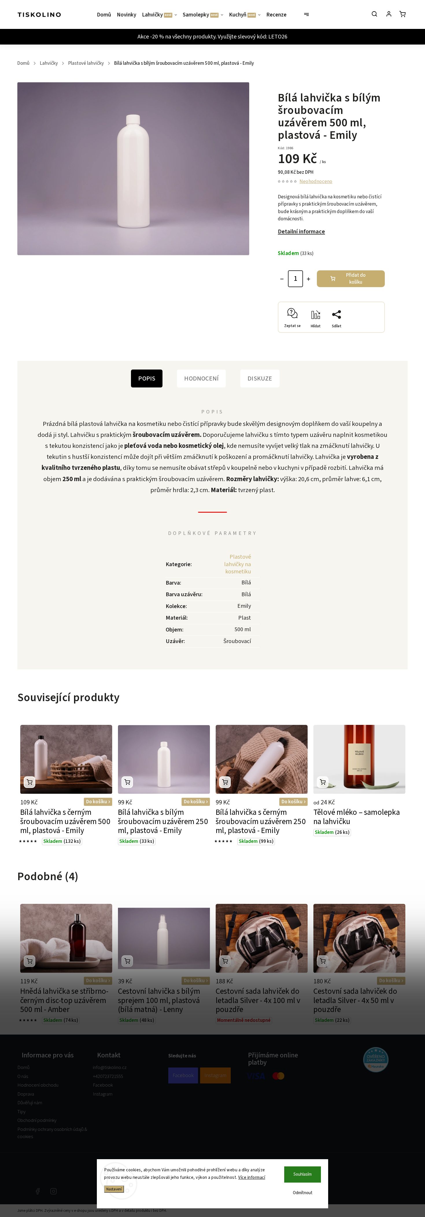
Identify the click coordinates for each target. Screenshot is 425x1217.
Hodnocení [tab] (201, 378)
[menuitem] (105, 15)
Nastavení (114, 1189)
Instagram (102, 1094)
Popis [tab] (146, 378)
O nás (22, 1076)
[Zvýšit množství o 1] (308, 279)
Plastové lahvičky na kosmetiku (237, 564)
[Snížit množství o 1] (281, 279)
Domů (23, 1067)
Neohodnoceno (316, 181)
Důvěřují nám (29, 1102)
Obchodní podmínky (36, 1120)
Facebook (103, 1085)
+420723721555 (108, 1076)
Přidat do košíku (355, 279)
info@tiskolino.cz (110, 1067)
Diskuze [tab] (259, 378)
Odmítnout (303, 1193)
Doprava (25, 1094)
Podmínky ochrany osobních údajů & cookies (52, 1133)
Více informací (251, 1177)
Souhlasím (302, 1174)
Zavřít (366, 330)
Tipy (21, 1111)
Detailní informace (301, 231)
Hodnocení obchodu (37, 1085)
